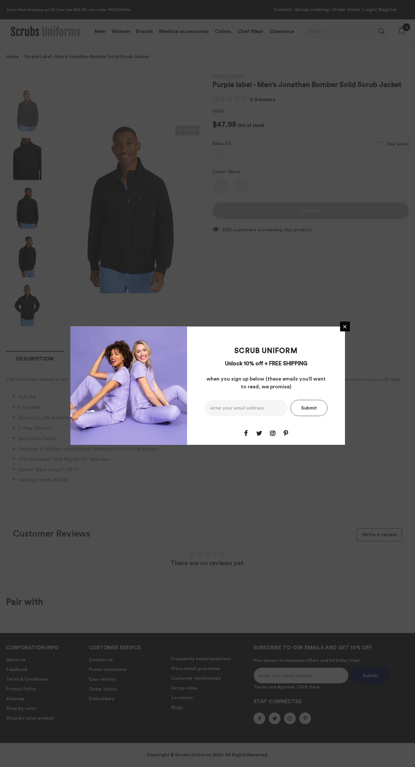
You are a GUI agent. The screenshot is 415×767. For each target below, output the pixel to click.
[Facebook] (246, 433)
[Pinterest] (286, 433)
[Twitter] (259, 433)
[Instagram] (273, 433)
